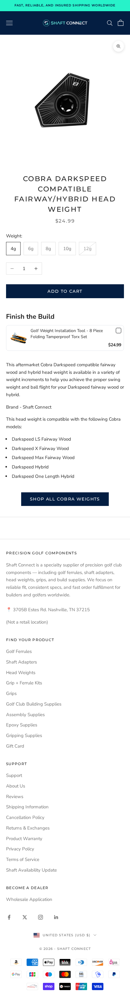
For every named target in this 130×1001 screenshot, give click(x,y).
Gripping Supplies (24, 735)
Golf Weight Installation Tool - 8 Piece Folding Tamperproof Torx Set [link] (67, 334)
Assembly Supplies (25, 715)
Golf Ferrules (19, 651)
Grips (11, 693)
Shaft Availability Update (31, 870)
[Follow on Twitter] (25, 917)
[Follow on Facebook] (9, 917)
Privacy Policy (20, 849)
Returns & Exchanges (28, 828)
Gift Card (15, 746)
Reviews (14, 797)
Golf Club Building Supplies (33, 704)
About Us (15, 786)
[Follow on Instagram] (40, 917)
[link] (18, 338)
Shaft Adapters (21, 662)
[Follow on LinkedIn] (56, 917)
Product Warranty (24, 839)
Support (14, 775)
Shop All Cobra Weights (65, 499)
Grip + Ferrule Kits (24, 683)
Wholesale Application (29, 899)
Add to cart (64, 291)
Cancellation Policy (25, 817)
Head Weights (20, 673)
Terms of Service (22, 859)
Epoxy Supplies (21, 725)
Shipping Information (27, 807)
